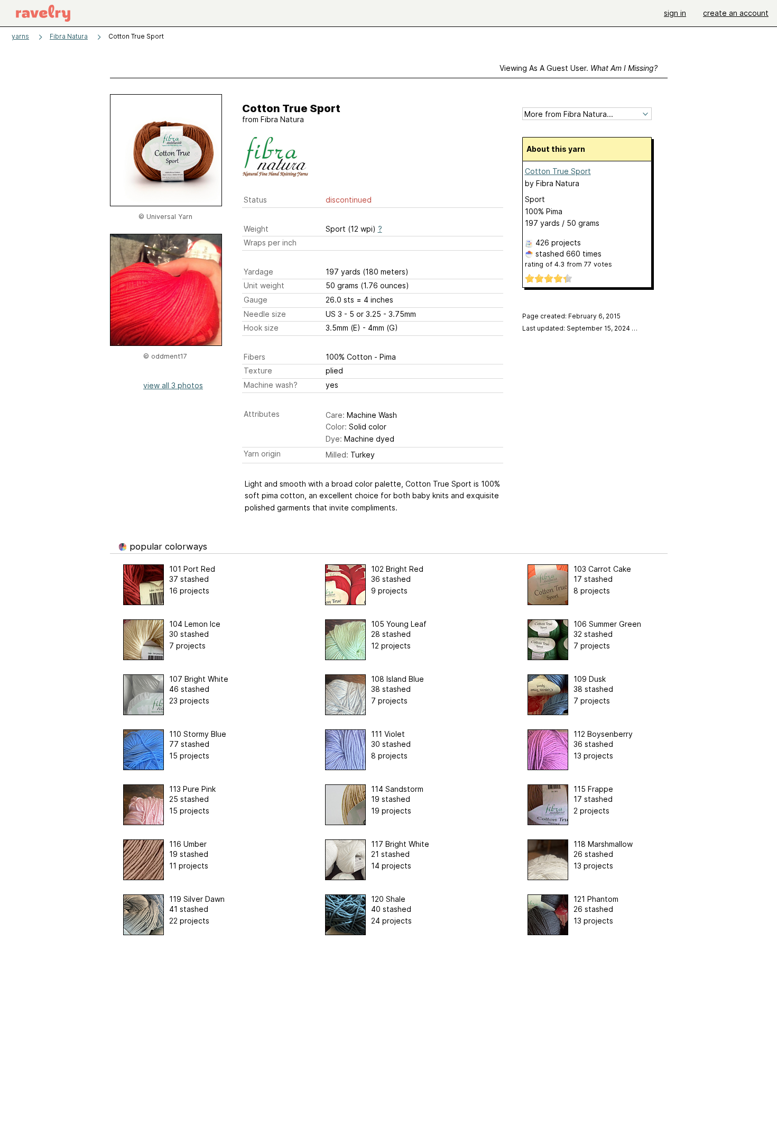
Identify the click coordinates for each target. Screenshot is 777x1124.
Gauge (255, 299)
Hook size (261, 327)
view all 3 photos (173, 385)
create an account (736, 12)
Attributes (262, 413)
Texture (258, 370)
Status (255, 199)
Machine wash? (271, 384)
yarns (20, 36)
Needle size (265, 313)
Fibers (254, 356)
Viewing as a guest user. (579, 67)
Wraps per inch (270, 242)
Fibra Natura (69, 36)
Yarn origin (262, 453)
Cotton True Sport (558, 171)
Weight (256, 228)
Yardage (258, 271)
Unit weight (264, 285)
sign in (675, 12)
